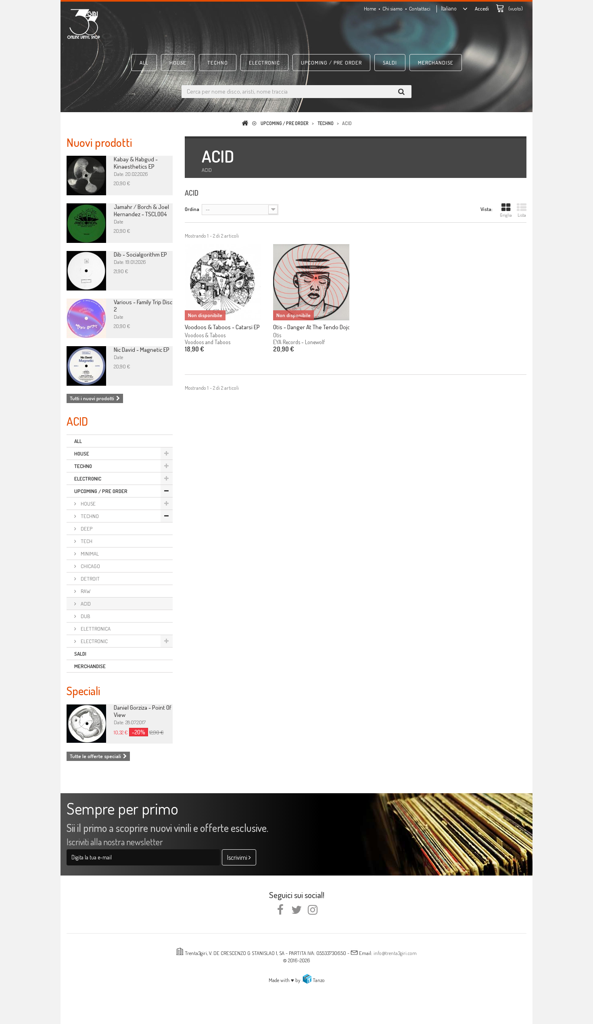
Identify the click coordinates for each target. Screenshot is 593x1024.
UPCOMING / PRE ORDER (331, 62)
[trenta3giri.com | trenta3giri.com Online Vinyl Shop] (139, 24)
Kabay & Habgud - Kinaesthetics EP (136, 162)
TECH (85, 541)
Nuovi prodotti (99, 142)
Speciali (83, 690)
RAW (84, 591)
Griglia (506, 215)
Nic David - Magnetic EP (141, 349)
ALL (144, 62)
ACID (85, 603)
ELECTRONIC (264, 62)
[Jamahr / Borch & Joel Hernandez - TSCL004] (86, 223)
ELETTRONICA (95, 628)
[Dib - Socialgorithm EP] (86, 270)
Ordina (192, 209)
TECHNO (217, 62)
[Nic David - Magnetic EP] (86, 366)
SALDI (390, 62)
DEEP (85, 528)
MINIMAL (89, 553)
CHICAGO (89, 566)
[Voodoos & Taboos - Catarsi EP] (223, 282)
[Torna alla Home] (246, 123)
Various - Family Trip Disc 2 (143, 305)
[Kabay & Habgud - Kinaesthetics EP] (86, 175)
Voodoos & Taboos (205, 335)
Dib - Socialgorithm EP (140, 254)
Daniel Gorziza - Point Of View (142, 711)
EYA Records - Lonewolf (299, 342)
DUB (84, 616)
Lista (522, 215)
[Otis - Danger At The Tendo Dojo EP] (311, 282)
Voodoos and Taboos (207, 342)
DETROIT (89, 578)
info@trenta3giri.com (395, 953)
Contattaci (419, 8)
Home (370, 8)
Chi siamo (392, 8)
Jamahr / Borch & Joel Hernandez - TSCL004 (141, 210)
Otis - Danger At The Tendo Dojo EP (311, 327)
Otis (277, 335)
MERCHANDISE (435, 62)
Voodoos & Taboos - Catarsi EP (222, 327)
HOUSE (177, 62)
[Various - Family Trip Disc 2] (86, 318)
